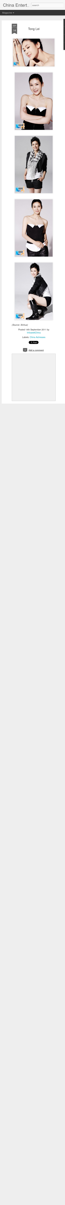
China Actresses (37, 337)
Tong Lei (33, 28)
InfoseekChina (34, 332)
